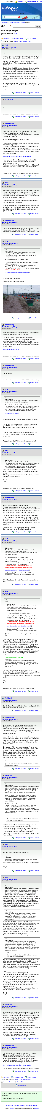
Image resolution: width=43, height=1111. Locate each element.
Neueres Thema (8, 1082)
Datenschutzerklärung (21, 1105)
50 (17, 41)
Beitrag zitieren (34, 92)
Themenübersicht (18, 38)
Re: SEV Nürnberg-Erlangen (10, 125)
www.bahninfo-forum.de (11, 349)
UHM (6, 450)
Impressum (9, 1105)
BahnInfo (36, 1108)
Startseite (4, 22)
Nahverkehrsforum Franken (16, 22)
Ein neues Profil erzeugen (34, 1)
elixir (15, 34)
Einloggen (20, 1)
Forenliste (6, 38)
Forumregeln (33, 1105)
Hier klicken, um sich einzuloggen (13, 1098)
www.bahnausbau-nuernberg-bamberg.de (17, 156)
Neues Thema (31, 38)
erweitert (39, 28)
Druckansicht (22, 1085)
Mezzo (7, 183)
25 (15, 41)
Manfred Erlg (9, 123)
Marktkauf (8, 698)
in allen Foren (26, 41)
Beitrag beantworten (20, 92)
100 (20, 41)
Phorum (12, 1108)
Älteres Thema (21, 1082)
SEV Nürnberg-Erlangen (9, 47)
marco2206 (9, 99)
